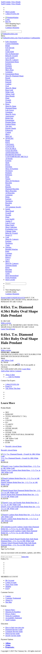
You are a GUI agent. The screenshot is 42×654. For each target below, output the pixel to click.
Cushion (8, 84)
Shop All (8, 136)
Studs (7, 163)
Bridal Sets (9, 118)
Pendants (8, 66)
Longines (8, 253)
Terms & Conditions (12, 616)
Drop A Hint (10, 375)
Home (3, 298)
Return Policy (10, 610)
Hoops (7, 165)
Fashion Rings (10, 124)
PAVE (7, 142)
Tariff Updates (10, 620)
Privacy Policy (10, 614)
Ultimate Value (10, 231)
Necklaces (9, 171)
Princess (8, 80)
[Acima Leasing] (10, 645)
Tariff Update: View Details (10, 2)
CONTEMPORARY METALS (16, 157)
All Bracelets (10, 193)
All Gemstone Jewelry (13, 207)
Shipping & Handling (13, 612)
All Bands (9, 159)
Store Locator (10, 280)
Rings (7, 104)
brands (7, 209)
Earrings (8, 64)
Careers (8, 596)
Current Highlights (12, 44)
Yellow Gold (9, 94)
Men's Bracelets (11, 191)
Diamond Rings (11, 108)
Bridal (7, 46)
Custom (8, 132)
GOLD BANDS (11, 150)
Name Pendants (10, 278)
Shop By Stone (10, 106)
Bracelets (8, 68)
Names (7, 179)
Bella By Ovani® (11, 56)
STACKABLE (10, 148)
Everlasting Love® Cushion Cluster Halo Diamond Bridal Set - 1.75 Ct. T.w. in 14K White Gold (19, 532)
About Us (9, 600)
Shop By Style (10, 114)
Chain (7, 245)
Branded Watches (11, 249)
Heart (7, 177)
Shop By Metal (10, 88)
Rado (7, 251)
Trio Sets (8, 126)
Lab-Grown (9, 110)
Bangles (8, 187)
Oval (7, 86)
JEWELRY (9, 138)
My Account (9, 580)
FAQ (7, 588)
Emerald (8, 82)
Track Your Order (11, 584)
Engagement (9, 120)
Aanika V (8, 221)
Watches (8, 247)
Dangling (8, 167)
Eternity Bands (10, 128)
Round (7, 78)
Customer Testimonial (13, 598)
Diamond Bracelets (12, 189)
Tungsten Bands (11, 265)
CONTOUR (9, 146)
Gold (7, 237)
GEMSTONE (10, 298)
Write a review (6, 323)
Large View (5, 329)
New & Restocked (11, 54)
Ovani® (8, 100)
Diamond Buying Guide (14, 629)
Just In (7, 50)
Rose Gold (9, 90)
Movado (8, 255)
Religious (8, 175)
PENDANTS (20, 298)
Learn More (26, 369)
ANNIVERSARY (11, 153)
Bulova (8, 257)
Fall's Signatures (11, 42)
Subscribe (25, 557)
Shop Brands (10, 96)
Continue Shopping (12, 28)
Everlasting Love (11, 229)
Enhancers (9, 130)
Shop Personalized (11, 276)
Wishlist (8, 586)
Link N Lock (10, 223)
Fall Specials (9, 48)
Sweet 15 (8, 235)
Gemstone (9, 72)
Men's (7, 134)
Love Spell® (9, 58)
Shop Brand (9, 211)
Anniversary (9, 116)
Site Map (8, 602)
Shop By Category (12, 60)
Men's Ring (9, 70)
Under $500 (9, 52)
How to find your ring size (14, 627)
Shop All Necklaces (12, 181)
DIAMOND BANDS (13, 155)
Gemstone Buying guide (14, 631)
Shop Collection (11, 227)
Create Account (10, 582)
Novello (8, 102)
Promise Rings (10, 122)
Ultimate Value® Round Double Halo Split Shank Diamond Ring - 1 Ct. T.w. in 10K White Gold (18, 544)
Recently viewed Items (13, 446)
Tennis (7, 185)
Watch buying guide (12, 634)
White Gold (9, 92)
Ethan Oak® (9, 225)
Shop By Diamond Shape (14, 76)
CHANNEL (9, 144)
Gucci (7, 259)
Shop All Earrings (11, 169)
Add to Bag (5, 371)
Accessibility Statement (13, 618)
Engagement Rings (12, 62)
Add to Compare (15, 371)
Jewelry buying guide (13, 636)
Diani (7, 98)
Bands (7, 140)
